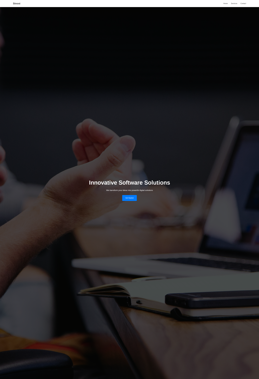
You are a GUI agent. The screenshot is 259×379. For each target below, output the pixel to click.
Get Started (129, 198)
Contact (243, 3)
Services (234, 3)
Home (225, 3)
